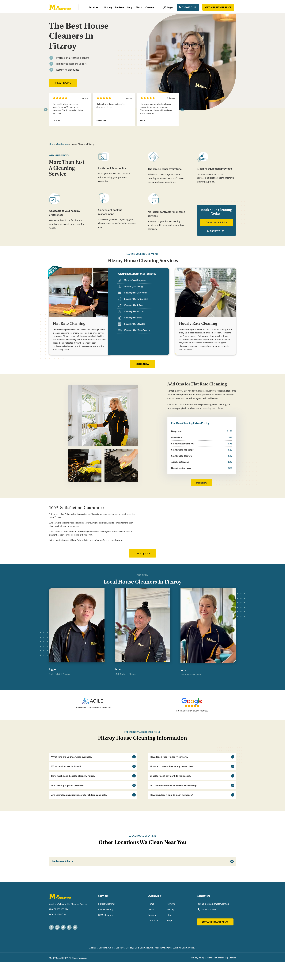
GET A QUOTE (142, 553)
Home (52, 144)
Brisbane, (103, 947)
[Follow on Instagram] (57, 927)
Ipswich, (150, 947)
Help (129, 7)
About (139, 7)
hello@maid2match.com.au (215, 903)
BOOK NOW (142, 363)
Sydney (192, 947)
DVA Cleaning (105, 914)
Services (93, 7)
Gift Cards (153, 920)
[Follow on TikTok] (63, 927)
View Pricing (63, 82)
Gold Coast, (140, 947)
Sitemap (232, 957)
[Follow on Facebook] (51, 927)
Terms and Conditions (216, 957)
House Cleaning (106, 903)
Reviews (119, 7)
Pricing (108, 7)
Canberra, (121, 947)
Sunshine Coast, (180, 947)
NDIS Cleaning (105, 909)
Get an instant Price (218, 7)
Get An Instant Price (216, 222)
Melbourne (63, 144)
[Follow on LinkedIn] (69, 927)
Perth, (169, 947)
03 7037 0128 (189, 7)
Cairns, (112, 947)
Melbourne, (160, 947)
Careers (149, 7)
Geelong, (130, 947)
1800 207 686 (208, 909)
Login (170, 7)
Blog (169, 914)
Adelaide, (94, 947)
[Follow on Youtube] (75, 927)
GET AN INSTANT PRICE (215, 922)
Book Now (201, 482)
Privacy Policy (197, 957)
